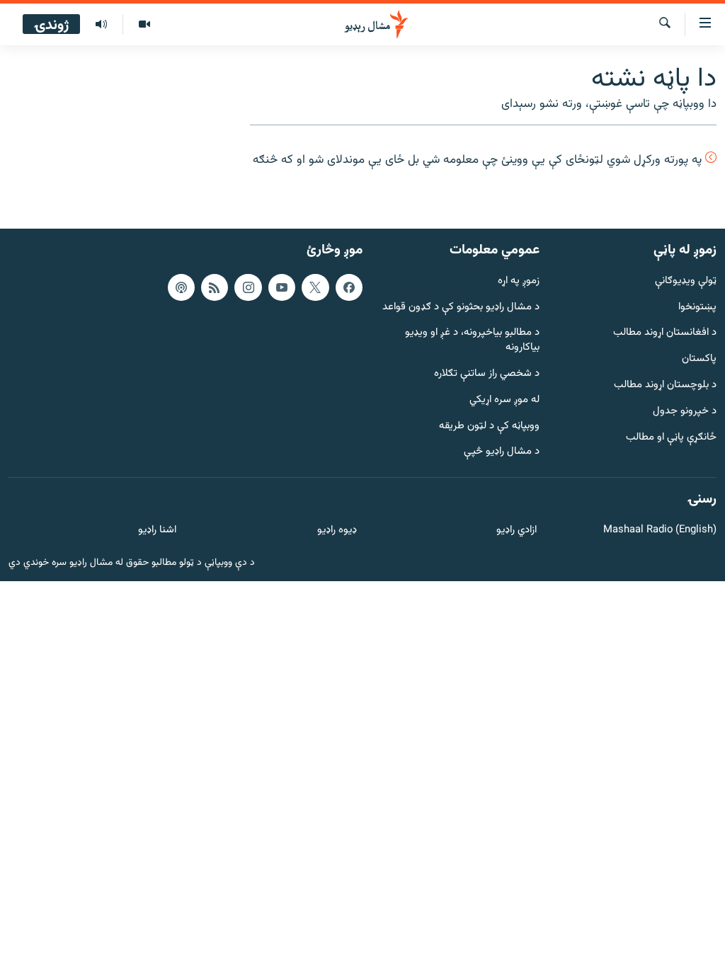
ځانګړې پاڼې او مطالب (671, 437)
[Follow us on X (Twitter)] (315, 287)
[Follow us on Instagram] (247, 287)
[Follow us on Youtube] (281, 287)
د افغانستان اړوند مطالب (665, 333)
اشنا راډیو (157, 530)
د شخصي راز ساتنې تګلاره (487, 374)
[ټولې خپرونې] (101, 24)
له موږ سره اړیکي (504, 400)
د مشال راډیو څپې (502, 452)
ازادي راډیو (516, 530)
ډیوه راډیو (336, 530)
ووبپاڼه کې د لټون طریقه (489, 426)
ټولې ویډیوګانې (686, 281)
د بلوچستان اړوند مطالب (665, 385)
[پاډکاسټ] (181, 287)
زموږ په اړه (519, 281)
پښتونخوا (697, 307)
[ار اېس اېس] (214, 287)
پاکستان (699, 359)
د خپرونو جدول (685, 411)
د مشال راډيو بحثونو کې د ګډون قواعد (461, 307)
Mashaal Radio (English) (660, 530)
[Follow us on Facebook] (349, 287)
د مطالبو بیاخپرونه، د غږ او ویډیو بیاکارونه (472, 341)
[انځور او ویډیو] (144, 24)
